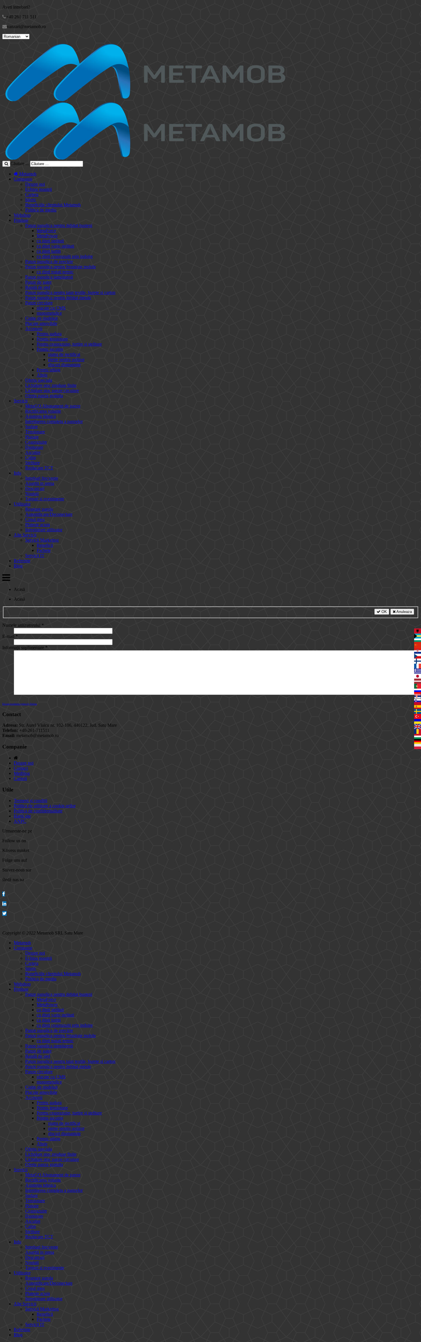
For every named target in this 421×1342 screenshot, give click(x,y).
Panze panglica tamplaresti (49, 277)
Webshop (22, 215)
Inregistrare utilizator (43, 529)
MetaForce (46, 230)
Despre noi (35, 184)
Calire (30, 457)
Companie (23, 179)
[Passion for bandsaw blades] (145, 99)
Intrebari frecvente (41, 478)
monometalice (49, 313)
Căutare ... (19, 163)
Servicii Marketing (42, 540)
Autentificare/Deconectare (48, 514)
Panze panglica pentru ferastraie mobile (60, 266)
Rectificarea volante (43, 411)
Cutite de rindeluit (41, 318)
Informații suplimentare (25, 647)
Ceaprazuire (36, 442)
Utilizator (22, 503)
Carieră (20, 778)
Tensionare (35, 431)
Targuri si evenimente (44, 498)
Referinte (22, 560)
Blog (18, 565)
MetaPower (47, 235)
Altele (42, 375)
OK (383, 612)
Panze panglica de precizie (49, 261)
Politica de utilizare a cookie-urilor (45, 805)
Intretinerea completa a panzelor (54, 421)
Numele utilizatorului (23, 625)
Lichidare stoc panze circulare (52, 390)
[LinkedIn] (4, 903)
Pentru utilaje (48, 369)
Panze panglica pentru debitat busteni (58, 225)
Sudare (31, 426)
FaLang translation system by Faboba (19, 704)
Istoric (30, 199)
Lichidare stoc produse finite (50, 385)
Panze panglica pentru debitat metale (58, 297)
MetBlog (22, 773)
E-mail (10, 636)
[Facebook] (3, 894)
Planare (32, 436)
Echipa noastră (38, 189)
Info (17, 473)
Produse (21, 220)
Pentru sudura (49, 333)
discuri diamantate (64, 364)
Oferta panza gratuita (44, 395)
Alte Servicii (25, 534)
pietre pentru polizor (66, 359)
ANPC (20, 821)
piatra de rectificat (64, 354)
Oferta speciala (38, 380)
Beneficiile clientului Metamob (53, 204)
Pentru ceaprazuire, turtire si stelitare (69, 344)
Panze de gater (38, 282)
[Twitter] (4, 913)
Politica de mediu (40, 209)
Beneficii (45, 545)
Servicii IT (34, 555)
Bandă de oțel (37, 287)
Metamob (27, 173)
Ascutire (32, 452)
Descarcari (34, 488)
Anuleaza (404, 612)
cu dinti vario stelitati (55, 246)
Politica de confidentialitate (38, 810)
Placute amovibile (41, 323)
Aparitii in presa (39, 483)
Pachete (44, 550)
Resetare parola (39, 509)
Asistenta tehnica (40, 416)
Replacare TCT (39, 467)
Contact (21, 768)
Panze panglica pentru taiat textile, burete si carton (70, 292)
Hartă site (22, 816)
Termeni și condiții (30, 800)
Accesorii (33, 328)
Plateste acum (37, 524)
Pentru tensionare (52, 338)
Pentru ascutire (50, 349)
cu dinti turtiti (49, 251)
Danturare (34, 447)
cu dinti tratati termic (55, 271)
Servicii (20, 400)
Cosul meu (35, 519)
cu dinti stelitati (50, 240)
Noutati (32, 493)
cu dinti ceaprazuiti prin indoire (65, 256)
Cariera (31, 194)
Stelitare (32, 462)
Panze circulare (39, 302)
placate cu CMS (51, 307)
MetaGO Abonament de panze (52, 405)
